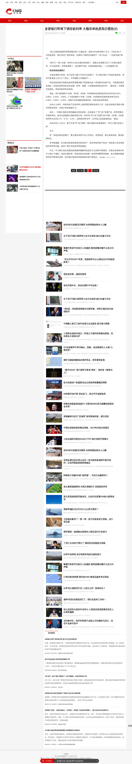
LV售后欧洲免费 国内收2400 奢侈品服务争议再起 (86, 576)
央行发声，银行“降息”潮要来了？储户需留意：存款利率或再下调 (66, 676)
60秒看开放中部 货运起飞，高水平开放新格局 (85, 393)
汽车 (29, 2)
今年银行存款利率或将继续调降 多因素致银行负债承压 (62, 730)
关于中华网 (46, 758)
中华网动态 (88, 758)
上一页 (80, 171)
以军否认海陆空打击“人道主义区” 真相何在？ (84, 588)
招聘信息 (64, 758)
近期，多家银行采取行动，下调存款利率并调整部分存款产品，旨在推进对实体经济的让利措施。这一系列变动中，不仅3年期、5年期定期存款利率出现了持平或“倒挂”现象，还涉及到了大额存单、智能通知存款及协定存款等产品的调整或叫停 (85, 646)
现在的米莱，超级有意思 (75, 273)
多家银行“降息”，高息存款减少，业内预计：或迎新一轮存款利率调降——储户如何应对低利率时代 (76, 710)
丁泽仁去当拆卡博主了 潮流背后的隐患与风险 (84, 542)
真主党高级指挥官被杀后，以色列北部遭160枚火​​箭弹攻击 (89, 498)
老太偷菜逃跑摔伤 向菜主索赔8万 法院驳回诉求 (85, 486)
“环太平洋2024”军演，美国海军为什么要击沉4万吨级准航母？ (89, 260)
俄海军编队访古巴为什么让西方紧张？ (81, 509)
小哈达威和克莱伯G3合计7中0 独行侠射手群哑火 (86, 438)
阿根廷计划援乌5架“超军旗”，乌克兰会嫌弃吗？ (86, 475)
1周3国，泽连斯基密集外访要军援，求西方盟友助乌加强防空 (88, 310)
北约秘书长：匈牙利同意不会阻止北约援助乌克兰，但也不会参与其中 (88, 622)
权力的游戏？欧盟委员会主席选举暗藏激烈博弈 (85, 382)
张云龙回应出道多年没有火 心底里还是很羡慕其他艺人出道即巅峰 (89, 610)
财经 (20, 2)
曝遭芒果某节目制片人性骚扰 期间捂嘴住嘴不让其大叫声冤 (89, 249)
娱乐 (24, 2)
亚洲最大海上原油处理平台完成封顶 (70, 761)
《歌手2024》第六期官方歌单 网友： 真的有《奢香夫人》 (88, 371)
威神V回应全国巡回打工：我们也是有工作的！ (85, 599)
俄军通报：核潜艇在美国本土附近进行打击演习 (85, 531)
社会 (42, 20)
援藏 (42, 2)
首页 (7, 2)
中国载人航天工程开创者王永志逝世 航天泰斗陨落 (87, 323)
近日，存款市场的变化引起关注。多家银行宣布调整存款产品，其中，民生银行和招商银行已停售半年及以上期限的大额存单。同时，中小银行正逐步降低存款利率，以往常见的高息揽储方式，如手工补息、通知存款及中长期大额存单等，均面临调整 (84, 717)
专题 (74, 20)
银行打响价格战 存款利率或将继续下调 (57, 659)
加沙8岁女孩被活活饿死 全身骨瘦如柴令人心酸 (85, 224)
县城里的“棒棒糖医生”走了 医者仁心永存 (33, 90)
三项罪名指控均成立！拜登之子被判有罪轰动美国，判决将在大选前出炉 (88, 334)
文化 (38, 2)
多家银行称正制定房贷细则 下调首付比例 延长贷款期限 (62, 693)
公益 (55, 2)
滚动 (122, 20)
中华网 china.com (14, 11)
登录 (123, 2)
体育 (58, 20)
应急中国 (78, 2)
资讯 (11, 2)
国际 (26, 20)
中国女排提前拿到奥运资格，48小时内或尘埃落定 (86, 427)
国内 (9, 20)
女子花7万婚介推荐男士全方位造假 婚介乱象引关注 (87, 235)
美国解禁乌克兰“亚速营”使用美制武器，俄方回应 (86, 416)
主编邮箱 (66, 754)
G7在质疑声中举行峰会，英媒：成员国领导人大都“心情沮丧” (88, 348)
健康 (51, 2)
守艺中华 (71, 2)
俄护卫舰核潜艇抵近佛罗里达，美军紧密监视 (84, 359)
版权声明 (70, 758)
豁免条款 (76, 758)
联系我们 (58, 758)
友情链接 (81, 758)
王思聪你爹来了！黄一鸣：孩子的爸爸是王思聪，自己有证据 (88, 520)
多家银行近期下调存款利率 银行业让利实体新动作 (61, 639)
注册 (117, 2)
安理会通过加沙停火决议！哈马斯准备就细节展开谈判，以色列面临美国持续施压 (87, 461)
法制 (64, 2)
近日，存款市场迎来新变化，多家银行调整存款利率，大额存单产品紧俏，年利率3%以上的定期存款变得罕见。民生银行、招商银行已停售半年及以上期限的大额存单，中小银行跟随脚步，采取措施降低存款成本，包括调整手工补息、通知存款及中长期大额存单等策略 (84, 737)
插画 (47, 2)
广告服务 (52, 758)
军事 (16, 2)
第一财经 (62, 33)
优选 (60, 2)
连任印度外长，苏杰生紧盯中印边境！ (81, 285)
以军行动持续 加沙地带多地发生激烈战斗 (82, 554)
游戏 (33, 2)
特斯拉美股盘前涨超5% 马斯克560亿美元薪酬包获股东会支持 (89, 405)
